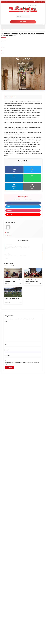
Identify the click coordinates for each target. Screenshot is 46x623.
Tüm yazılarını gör (8, 235)
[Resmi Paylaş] (43, 65)
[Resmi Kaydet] (43, 62)
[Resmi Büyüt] (43, 59)
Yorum (6, 321)
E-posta (6, 349)
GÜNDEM (5, 29)
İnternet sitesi (7, 355)
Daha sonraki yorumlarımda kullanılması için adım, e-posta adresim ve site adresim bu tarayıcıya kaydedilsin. (22, 363)
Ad (5, 344)
